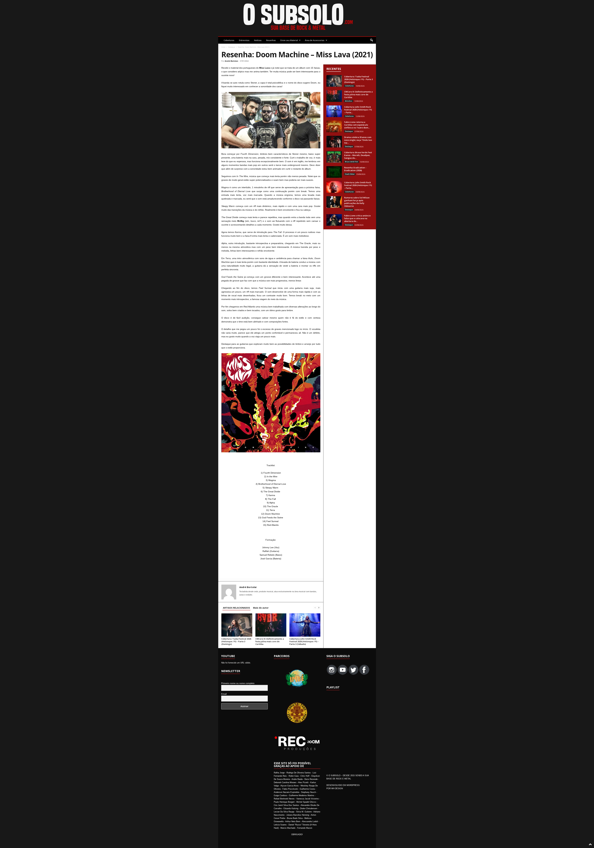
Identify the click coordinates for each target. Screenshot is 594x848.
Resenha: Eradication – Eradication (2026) (355, 169)
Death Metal (350, 174)
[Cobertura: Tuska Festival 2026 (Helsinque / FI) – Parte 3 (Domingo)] (236, 625)
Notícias (258, 40)
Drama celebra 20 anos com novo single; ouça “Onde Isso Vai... (358, 140)
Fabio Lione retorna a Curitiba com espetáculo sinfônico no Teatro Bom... (357, 125)
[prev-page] (315, 607)
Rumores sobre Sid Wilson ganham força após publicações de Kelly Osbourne (357, 201)
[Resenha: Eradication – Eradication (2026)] (334, 172)
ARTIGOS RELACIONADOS (236, 607)
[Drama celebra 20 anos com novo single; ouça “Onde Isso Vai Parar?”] (334, 141)
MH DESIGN (337, 788)
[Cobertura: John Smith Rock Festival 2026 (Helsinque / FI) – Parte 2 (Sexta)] (334, 187)
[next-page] (318, 607)
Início (223, 47)
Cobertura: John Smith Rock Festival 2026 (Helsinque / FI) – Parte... (358, 109)
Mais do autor (261, 607)
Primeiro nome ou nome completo (237, 683)
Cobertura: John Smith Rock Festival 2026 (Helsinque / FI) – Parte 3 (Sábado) (304, 641)
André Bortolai (231, 61)
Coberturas (229, 40)
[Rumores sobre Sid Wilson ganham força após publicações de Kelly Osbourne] (334, 202)
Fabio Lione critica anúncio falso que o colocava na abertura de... (357, 218)
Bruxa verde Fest (351, 162)
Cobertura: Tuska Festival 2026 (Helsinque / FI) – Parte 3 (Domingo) (236, 641)
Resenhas (271, 40)
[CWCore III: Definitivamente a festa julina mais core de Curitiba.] (270, 625)
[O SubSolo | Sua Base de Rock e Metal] (297, 17)
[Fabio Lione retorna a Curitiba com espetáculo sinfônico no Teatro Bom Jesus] (334, 126)
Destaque (231, 47)
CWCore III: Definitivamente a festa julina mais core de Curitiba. (269, 641)
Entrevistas (244, 40)
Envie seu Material (289, 40)
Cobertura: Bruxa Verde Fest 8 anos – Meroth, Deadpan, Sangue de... (358, 155)
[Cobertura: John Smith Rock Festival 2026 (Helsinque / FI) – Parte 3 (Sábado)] (304, 625)
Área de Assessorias (314, 40)
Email (224, 694)
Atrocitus (348, 101)
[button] (371, 40)
